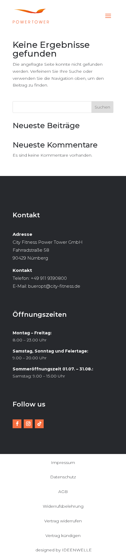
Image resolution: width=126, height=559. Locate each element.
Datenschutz (63, 477)
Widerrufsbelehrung (63, 506)
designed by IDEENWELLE (63, 550)
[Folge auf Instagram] (28, 423)
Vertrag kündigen (63, 535)
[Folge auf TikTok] (39, 423)
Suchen (102, 107)
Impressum (63, 462)
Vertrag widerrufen (63, 521)
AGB (63, 491)
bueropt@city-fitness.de (54, 286)
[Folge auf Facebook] (17, 423)
